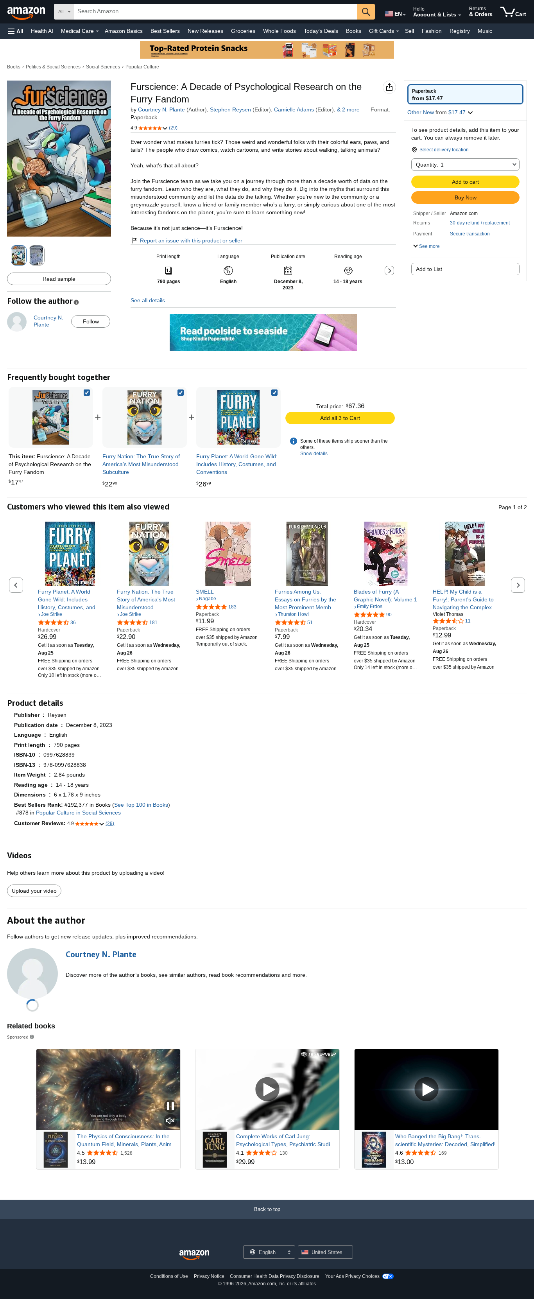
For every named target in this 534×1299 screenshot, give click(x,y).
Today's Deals (321, 31)
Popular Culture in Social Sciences (78, 812)
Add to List (429, 269)
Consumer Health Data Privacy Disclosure (274, 1276)
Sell (409, 31)
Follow (91, 321)
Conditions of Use (169, 1276)
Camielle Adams (294, 109)
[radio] (465, 94)
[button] (15, 31)
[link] (144, 417)
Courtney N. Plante (161, 109)
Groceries (243, 31)
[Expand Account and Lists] (459, 15)
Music (485, 31)
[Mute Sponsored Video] (170, 1121)
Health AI (42, 31)
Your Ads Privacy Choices (352, 1276)
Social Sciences (103, 67)
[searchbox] (215, 11)
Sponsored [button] (18, 1036)
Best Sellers (165, 31)
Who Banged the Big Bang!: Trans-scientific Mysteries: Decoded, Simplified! (445, 1140)
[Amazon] (27, 12)
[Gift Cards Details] (397, 31)
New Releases (205, 31)
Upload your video (34, 891)
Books (353, 31)
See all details (148, 300)
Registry (460, 31)
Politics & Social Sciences (53, 67)
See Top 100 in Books (141, 805)
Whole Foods (279, 31)
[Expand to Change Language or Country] (404, 15)
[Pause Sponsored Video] (170, 1107)
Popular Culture (142, 67)
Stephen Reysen (230, 109)
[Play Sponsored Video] (267, 1090)
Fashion (432, 31)
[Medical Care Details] (97, 31)
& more (348, 109)
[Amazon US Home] (194, 1255)
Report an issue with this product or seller (191, 240)
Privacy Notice (209, 1276)
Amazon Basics (124, 31)
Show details (314, 453)
